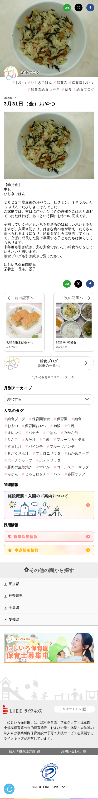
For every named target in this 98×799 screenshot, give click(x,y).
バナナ (34, 433)
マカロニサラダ (48, 453)
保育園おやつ (82, 83)
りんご (12, 440)
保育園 (62, 83)
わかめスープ (78, 453)
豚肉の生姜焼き (19, 467)
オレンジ (14, 433)
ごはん (51, 433)
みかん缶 (71, 433)
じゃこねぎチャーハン (43, 474)
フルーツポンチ (62, 446)
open (9, 789)
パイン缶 (36, 446)
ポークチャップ (19, 460)
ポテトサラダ (50, 460)
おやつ (20, 83)
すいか (44, 467)
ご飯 (46, 440)
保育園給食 (40, 89)
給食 (68, 89)
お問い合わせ (71, 751)
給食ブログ (30, 72)
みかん (12, 474)
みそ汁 (30, 440)
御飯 (56, 426)
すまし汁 (14, 446)
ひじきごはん (41, 83)
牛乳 (56, 89)
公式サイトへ (72, 709)
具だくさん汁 (18, 453)
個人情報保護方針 (22, 751)
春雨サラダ (76, 474)
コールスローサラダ (73, 467)
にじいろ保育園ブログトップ (49, 377)
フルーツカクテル (71, 440)
